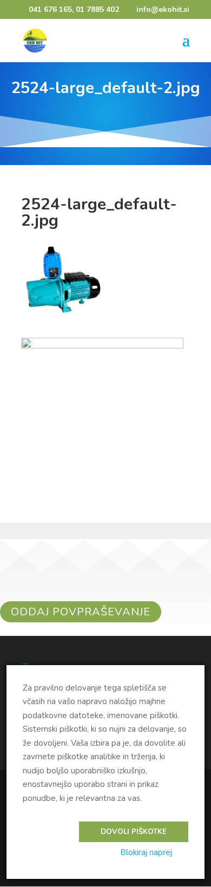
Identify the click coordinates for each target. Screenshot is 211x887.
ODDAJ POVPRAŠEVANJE (80, 612)
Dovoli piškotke (134, 832)
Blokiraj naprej (146, 852)
